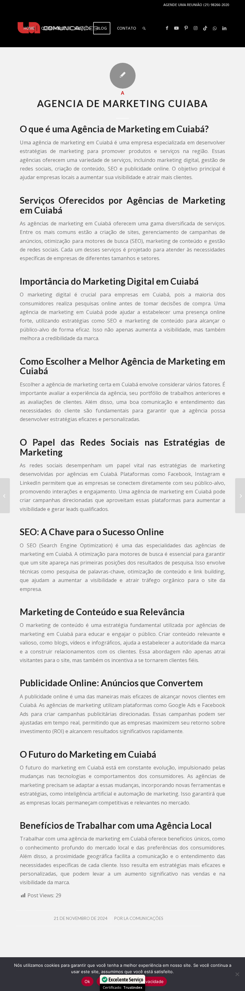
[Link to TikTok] (205, 28)
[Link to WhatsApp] (214, 28)
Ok (87, 981)
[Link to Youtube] (176, 28)
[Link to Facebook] (167, 28)
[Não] (237, 974)
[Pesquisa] (144, 28)
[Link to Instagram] (195, 28)
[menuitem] (29, 28)
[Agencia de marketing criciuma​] (5, 495)
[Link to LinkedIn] (224, 28)
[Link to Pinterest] (186, 28)
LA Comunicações (143, 918)
